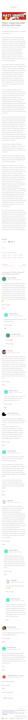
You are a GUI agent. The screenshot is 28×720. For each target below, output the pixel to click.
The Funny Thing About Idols (8, 265)
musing (20, 255)
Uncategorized (11, 252)
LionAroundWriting (12, 413)
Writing (20, 257)
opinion (5, 257)
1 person (12, 343)
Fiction (15, 255)
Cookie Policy (4, 714)
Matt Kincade (14, 27)
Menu (15, 7)
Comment (21, 708)
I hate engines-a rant (22, 265)
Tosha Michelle (11, 627)
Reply (3, 308)
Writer (15, 257)
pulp (9, 257)
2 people (8, 304)
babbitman (10, 500)
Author (5, 255)
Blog (9, 255)
